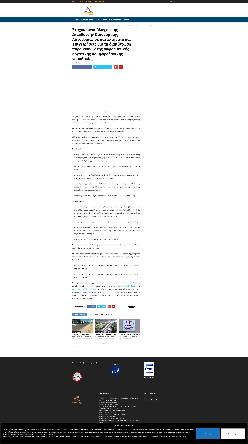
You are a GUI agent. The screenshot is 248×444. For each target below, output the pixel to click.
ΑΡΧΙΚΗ (76, 20)
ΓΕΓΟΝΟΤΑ (99, 332)
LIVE (97, 20)
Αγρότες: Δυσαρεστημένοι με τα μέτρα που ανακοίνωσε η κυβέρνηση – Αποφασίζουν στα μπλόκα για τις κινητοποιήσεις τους (105, 339)
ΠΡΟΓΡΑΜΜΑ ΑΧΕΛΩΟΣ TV (112, 20)
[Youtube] (174, 1)
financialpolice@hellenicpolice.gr (84, 289)
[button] (173, 20)
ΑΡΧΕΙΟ (126, 20)
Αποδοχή (208, 434)
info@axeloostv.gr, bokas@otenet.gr (91, 363)
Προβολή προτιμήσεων (233, 434)
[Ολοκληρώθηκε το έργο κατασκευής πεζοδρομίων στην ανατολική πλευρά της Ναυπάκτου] (82, 326)
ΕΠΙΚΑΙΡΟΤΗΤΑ (77, 332)
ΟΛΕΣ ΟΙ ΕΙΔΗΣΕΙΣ (87, 20)
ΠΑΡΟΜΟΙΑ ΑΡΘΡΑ (79, 314)
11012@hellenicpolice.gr (127, 286)
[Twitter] (171, 1)
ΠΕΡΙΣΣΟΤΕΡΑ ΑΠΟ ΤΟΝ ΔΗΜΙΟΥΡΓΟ (100, 314)
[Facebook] (167, 1)
